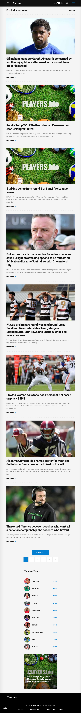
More (71, 10)
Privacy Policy (50, 709)
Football (35, 581)
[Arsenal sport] (27, 595)
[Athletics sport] (27, 617)
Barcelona (36, 610)
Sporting (35, 588)
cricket (30, 673)
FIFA (33, 639)
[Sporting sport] (27, 588)
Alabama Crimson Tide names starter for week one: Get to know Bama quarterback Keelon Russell (38, 462)
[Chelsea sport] (27, 647)
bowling (35, 625)
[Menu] (7, 3)
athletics (35, 617)
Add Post (21, 709)
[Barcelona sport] (27, 610)
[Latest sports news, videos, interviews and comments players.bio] (16, 3)
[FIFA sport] (27, 639)
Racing (34, 603)
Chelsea (35, 647)
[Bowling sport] (27, 625)
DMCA (61, 709)
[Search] (67, 3)
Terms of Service (34, 709)
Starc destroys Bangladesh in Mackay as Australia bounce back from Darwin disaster (39, 679)
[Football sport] (27, 581)
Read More (10, 77)
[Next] (55, 559)
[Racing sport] (27, 603)
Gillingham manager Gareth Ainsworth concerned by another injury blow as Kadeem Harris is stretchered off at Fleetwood (39, 62)
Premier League (37, 632)
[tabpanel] (40, 671)
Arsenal (35, 596)
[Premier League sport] (27, 632)
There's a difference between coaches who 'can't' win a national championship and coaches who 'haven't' (38, 528)
